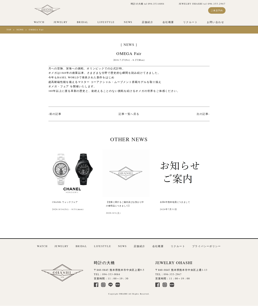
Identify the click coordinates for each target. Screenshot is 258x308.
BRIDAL (82, 22)
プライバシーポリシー (206, 246)
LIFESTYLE (106, 22)
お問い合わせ (215, 22)
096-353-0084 (111, 274)
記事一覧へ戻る (129, 114)
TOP (8, 29)
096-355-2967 (173, 274)
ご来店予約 (217, 10)
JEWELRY (61, 22)
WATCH (39, 22)
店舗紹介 (147, 22)
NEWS (128, 22)
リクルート (190, 22)
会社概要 (168, 22)
